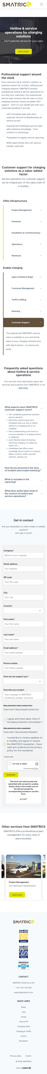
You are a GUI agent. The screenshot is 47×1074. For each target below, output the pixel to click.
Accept (23, 799)
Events (23, 1036)
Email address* (11, 648)
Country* (8, 606)
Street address (11, 564)
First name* (9, 619)
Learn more (17, 895)
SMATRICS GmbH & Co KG (23, 983)
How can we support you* (16, 676)
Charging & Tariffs (23, 1031)
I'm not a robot (20, 763)
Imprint (28, 1056)
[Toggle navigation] (41, 4)
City (5, 592)
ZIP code (8, 577)
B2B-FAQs (23, 388)
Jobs (24, 1012)
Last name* (9, 634)
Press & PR (23, 1021)
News (23, 1007)
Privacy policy (15, 1056)
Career (23, 1017)
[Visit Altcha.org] (36, 763)
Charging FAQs (23, 1026)
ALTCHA (35, 768)
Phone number (11, 663)
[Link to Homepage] (17, 4)
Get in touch (23, 51)
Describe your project (14, 690)
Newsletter (23, 1041)
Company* (9, 550)
